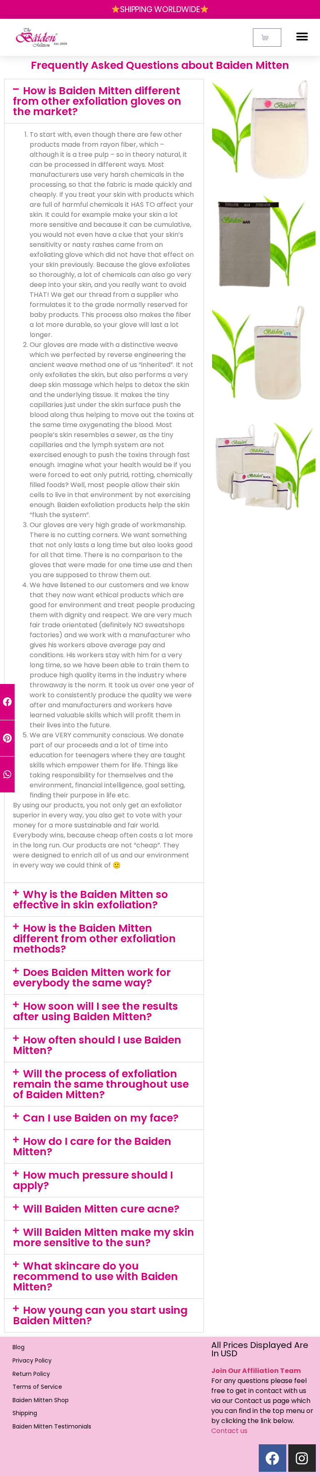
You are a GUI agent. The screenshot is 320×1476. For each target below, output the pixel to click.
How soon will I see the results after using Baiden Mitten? (95, 1011)
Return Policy (31, 1374)
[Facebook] (272, 1458)
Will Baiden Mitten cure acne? (101, 1209)
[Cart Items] (267, 37)
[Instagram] (302, 1458)
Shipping (24, 1413)
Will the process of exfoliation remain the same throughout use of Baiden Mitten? (101, 1084)
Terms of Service (37, 1387)
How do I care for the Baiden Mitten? (92, 1146)
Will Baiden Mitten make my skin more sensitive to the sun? (103, 1237)
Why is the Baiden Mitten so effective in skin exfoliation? (90, 899)
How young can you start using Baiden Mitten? (100, 1315)
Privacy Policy (32, 1360)
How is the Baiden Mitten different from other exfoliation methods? (94, 938)
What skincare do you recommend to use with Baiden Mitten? (95, 1276)
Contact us (229, 1431)
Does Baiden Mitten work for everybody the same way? (92, 977)
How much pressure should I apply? (93, 1180)
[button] (302, 36)
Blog (18, 1347)
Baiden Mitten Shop (40, 1400)
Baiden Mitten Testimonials (51, 1426)
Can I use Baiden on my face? (101, 1118)
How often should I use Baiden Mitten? (97, 1045)
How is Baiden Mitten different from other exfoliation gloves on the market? (97, 101)
